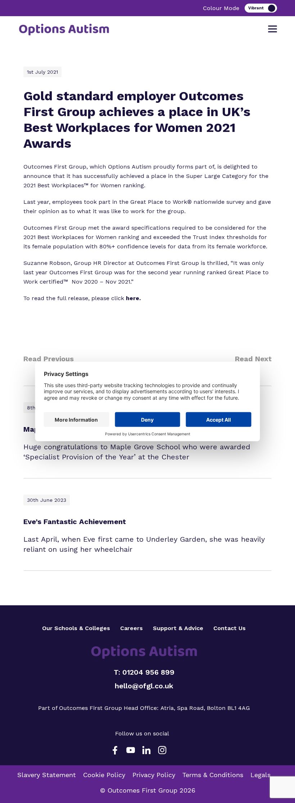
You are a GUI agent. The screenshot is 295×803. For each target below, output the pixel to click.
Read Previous (48, 358)
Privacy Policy (153, 775)
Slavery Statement (46, 775)
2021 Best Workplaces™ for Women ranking (83, 185)
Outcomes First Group (54, 166)
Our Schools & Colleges (76, 628)
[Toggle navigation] (272, 29)
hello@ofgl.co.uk (144, 686)
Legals (260, 775)
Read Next (253, 358)
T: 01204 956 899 (144, 672)
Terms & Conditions (212, 775)
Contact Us (229, 628)
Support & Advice (178, 628)
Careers (131, 628)
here (132, 298)
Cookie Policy (104, 775)
